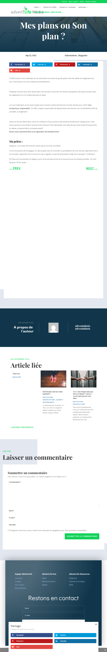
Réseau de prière (48, 581)
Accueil (64, 1)
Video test (16, 374)
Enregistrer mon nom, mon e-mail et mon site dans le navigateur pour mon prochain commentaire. (48, 530)
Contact (18, 581)
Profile (82, 1)
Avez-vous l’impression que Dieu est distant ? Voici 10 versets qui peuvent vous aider (83, 395)
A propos (18, 578)
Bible (71, 585)
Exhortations (71, 55)
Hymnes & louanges (77, 581)
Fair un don (19, 585)
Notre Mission (20, 588)
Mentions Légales (91, 1)
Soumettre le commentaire (82, 536)
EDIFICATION (48, 397)
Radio (44, 578)
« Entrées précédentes (22, 427)
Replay (44, 585)
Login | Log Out (73, 1)
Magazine (82, 55)
